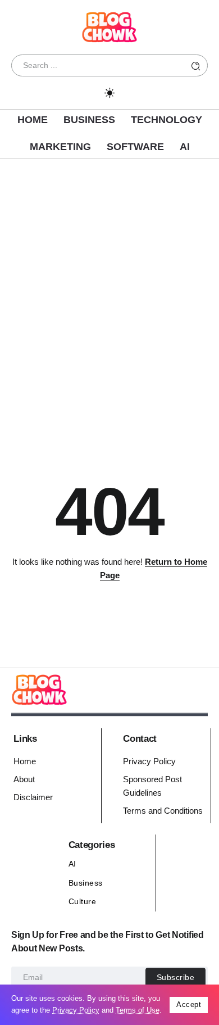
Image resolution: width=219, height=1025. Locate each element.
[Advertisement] (109, 290)
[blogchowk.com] (109, 26)
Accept (188, 1004)
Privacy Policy (75, 1010)
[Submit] (196, 65)
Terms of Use (137, 1010)
